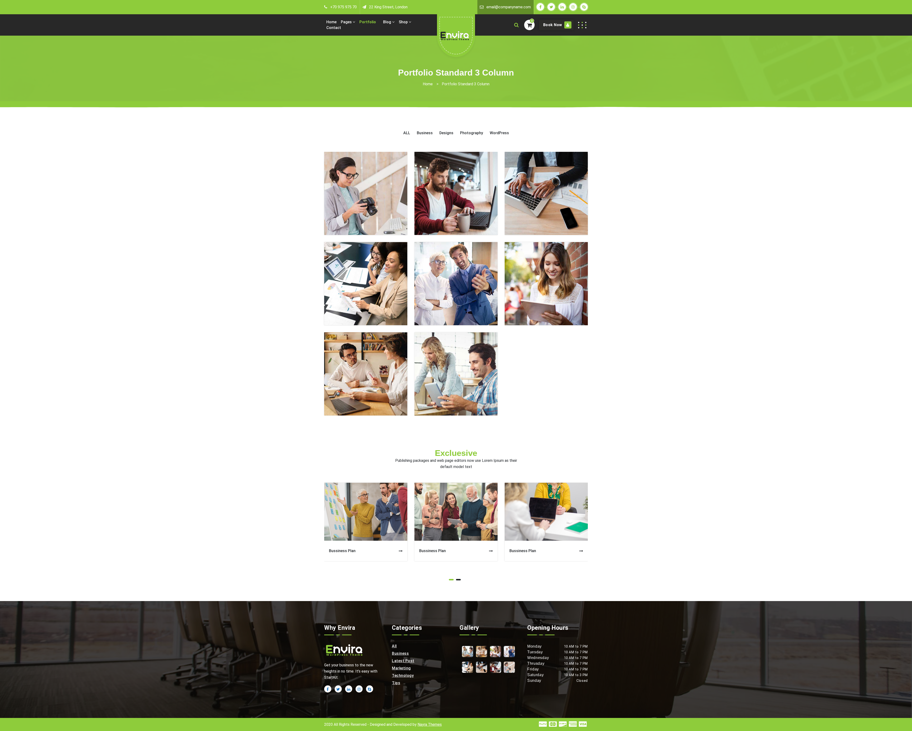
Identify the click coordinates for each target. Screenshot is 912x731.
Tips (396, 683)
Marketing (401, 668)
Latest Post (403, 661)
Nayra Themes (430, 724)
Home (428, 84)
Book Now (553, 25)
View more (365, 191)
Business (400, 653)
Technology (403, 675)
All (394, 646)
